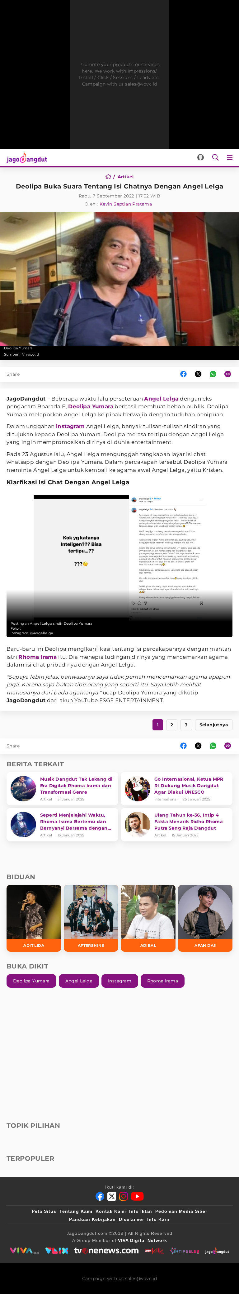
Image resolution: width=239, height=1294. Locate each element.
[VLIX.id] (56, 1250)
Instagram (120, 981)
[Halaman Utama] (25, 157)
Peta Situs (44, 1211)
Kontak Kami (111, 1211)
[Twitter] (111, 1196)
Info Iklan (140, 1211)
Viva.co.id (30, 354)
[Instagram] (123, 1196)
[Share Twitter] (198, 374)
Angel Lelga (161, 399)
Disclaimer (131, 1219)
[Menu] (231, 157)
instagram (70, 426)
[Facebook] (100, 1196)
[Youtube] (137, 1196)
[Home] (110, 176)
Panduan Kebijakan (92, 1219)
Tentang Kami (75, 1211)
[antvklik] (154, 1250)
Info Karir (158, 1219)
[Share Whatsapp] (213, 374)
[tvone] (106, 1250)
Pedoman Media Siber (181, 1211)
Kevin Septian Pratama (126, 204)
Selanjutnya (213, 725)
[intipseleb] (184, 1250)
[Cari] (215, 157)
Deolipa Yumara (90, 406)
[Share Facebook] (183, 374)
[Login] (200, 157)
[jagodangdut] (217, 1250)
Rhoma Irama (37, 657)
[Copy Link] (229, 374)
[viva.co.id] (24, 1250)
